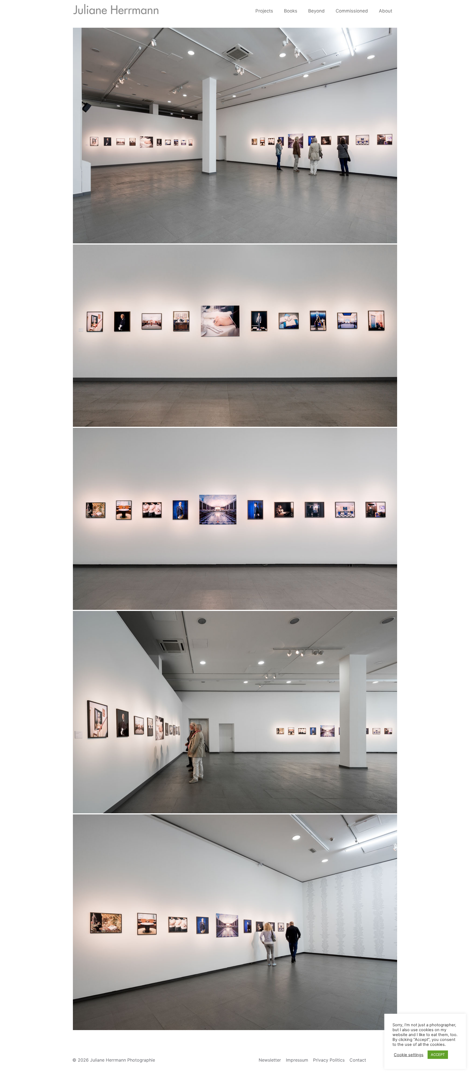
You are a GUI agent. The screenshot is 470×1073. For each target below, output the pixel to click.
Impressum (297, 1060)
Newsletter (270, 1060)
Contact (358, 1060)
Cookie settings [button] (408, 1054)
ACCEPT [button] (438, 1054)
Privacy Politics (329, 1060)
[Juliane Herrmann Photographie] (115, 11)
